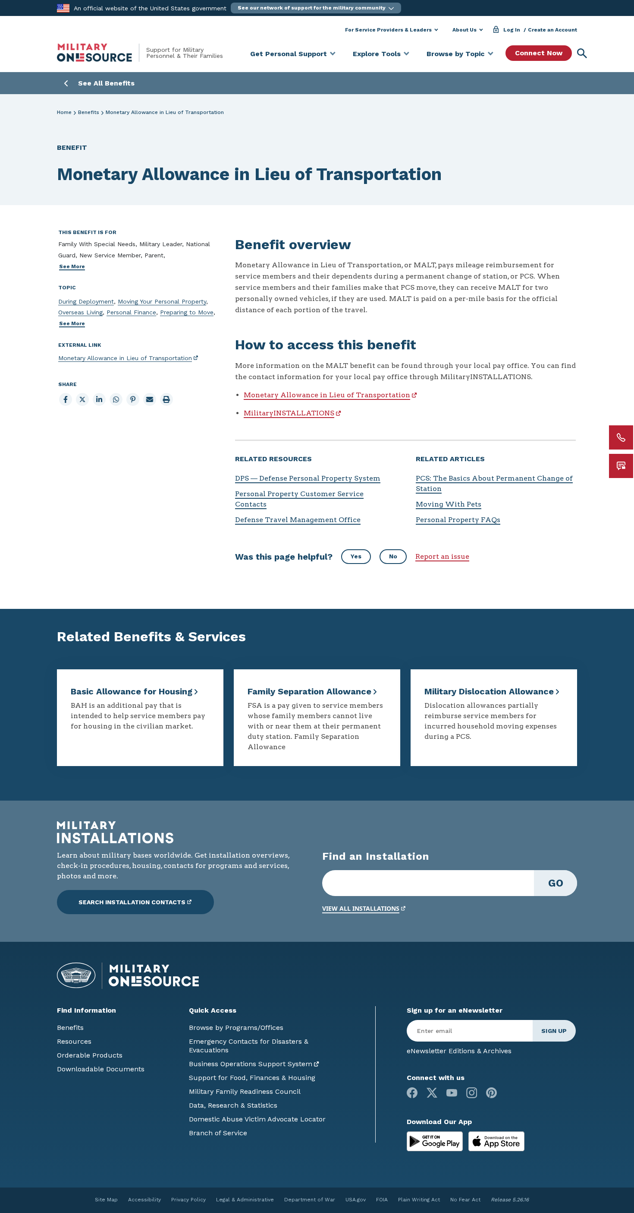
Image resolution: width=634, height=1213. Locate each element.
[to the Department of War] (63, 7)
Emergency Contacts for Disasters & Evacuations (248, 1045)
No (393, 556)
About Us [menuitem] (464, 30)
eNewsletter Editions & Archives (459, 1051)
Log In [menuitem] (511, 30)
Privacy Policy (188, 1200)
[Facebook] (412, 1092)
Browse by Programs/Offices (236, 1027)
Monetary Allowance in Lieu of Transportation (125, 358)
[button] (316, 8)
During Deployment (86, 301)
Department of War (309, 1200)
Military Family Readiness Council (245, 1091)
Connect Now (538, 53)
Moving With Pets (448, 504)
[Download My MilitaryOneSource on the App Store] (496, 1141)
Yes (356, 556)
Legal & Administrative (245, 1200)
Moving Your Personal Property (162, 301)
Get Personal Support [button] (288, 54)
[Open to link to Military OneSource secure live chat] (621, 466)
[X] (432, 1092)
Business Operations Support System (250, 1064)
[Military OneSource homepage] (101, 53)
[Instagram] (471, 1092)
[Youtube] (451, 1092)
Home (64, 112)
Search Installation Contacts (131, 902)
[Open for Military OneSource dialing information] (621, 437)
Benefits (88, 112)
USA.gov (355, 1200)
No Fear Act (465, 1200)
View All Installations (360, 908)
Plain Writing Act (419, 1200)
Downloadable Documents (100, 1069)
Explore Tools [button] (377, 54)
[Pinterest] (491, 1092)
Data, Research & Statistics (233, 1105)
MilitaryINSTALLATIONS (289, 413)
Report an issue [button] (442, 556)
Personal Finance (131, 312)
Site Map (106, 1200)
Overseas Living (80, 312)
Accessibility (144, 1200)
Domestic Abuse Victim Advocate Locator (257, 1119)
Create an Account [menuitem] (552, 30)
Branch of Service (218, 1133)
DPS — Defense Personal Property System (307, 478)
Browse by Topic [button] (456, 54)
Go (555, 883)
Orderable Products (89, 1055)
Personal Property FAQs (458, 520)
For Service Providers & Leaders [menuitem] (388, 30)
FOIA (382, 1200)
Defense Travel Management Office (298, 520)
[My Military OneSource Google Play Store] (436, 1141)
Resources (74, 1041)
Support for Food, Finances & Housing (252, 1078)
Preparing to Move (186, 312)
